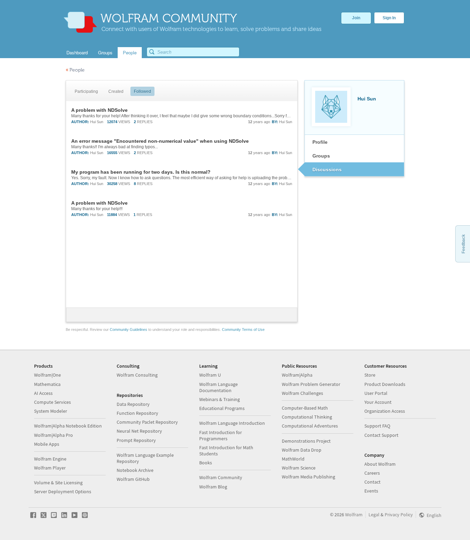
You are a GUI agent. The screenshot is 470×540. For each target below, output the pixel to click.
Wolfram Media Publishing (308, 477)
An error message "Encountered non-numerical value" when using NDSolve (160, 141)
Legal (374, 514)
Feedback (463, 243)
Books (205, 463)
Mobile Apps (46, 444)
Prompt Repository (136, 440)
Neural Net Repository (139, 431)
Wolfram (354, 514)
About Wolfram (380, 464)
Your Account (378, 402)
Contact (372, 482)
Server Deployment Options (62, 491)
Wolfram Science (299, 468)
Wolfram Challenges (302, 393)
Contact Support (381, 435)
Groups (321, 156)
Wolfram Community (220, 477)
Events (371, 491)
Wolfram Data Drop (301, 450)
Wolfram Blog (213, 487)
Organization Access (384, 411)
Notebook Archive (135, 470)
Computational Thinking (307, 417)
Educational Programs (222, 408)
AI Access (43, 393)
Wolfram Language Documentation (218, 387)
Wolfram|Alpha (297, 375)
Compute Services (52, 402)
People (75, 70)
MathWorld (293, 459)
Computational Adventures (310, 426)
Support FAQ (377, 426)
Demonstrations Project (306, 441)
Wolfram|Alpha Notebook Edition (68, 426)
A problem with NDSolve (99, 110)
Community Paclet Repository (147, 422)
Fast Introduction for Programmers (220, 435)
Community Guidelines (128, 329)
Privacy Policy (399, 514)
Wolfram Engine (50, 459)
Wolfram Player (50, 468)
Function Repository (137, 413)
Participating (86, 91)
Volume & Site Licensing (58, 482)
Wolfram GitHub (133, 479)
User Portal (375, 393)
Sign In (389, 17)
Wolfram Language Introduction (232, 423)
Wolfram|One (47, 375)
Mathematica (47, 384)
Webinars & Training (219, 399)
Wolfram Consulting (137, 375)
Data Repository (133, 404)
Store (369, 375)
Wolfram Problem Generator (311, 384)
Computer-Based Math (305, 408)
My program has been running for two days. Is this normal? (141, 172)
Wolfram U (210, 375)
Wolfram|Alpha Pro (53, 435)
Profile (320, 142)
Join (356, 17)
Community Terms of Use (243, 329)
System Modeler (50, 411)
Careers (372, 473)
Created (116, 91)
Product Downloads (384, 384)
